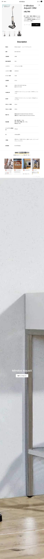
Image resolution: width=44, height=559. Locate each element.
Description (22, 42)
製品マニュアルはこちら (22, 375)
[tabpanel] (12, 17)
